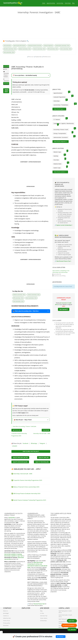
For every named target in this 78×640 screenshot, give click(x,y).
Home (43, 3)
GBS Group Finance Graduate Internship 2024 (26, 493)
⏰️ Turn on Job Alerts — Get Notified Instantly (31, 75)
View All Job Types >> (59, 109)
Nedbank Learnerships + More (25, 48)
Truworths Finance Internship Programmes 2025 (27, 480)
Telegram (42, 443)
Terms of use (6, 620)
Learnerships (60, 3)
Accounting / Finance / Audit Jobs (6, 75)
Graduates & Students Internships (34, 45)
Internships (68, 3)
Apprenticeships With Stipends (19, 45)
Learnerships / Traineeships (61, 105)
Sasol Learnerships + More (9, 52)
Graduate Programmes (48, 45)
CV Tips (42, 613)
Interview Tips (43, 615)
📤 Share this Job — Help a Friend (31, 419)
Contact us (6, 615)
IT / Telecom (57, 119)
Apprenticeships (51, 3)
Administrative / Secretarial (61, 137)
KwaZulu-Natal (57, 164)
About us (5, 611)
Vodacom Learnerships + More (39, 48)
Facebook (25, 443)
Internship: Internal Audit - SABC (41, 433)
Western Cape (57, 152)
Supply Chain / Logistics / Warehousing (64, 123)
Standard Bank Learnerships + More (62, 45)
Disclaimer (6, 625)
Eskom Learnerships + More (65, 48)
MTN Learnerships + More (53, 48)
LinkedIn (14, 446)
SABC (6, 69)
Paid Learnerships (7, 45)
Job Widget (6, 613)
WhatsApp (34, 443)
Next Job (45, 430)
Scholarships (43, 620)
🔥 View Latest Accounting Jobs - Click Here (26, 311)
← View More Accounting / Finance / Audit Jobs (23, 426)
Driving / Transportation (60, 133)
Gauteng (56, 156)
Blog (73, 3)
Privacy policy (6, 623)
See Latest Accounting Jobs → (69, 625)
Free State (56, 160)
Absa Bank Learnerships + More (10, 48)
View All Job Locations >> (60, 172)
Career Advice (43, 618)
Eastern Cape (57, 168)
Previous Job (17, 430)
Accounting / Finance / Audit (61, 129)
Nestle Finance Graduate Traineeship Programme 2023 (29, 500)
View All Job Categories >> (60, 141)
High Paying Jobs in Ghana (65, 619)
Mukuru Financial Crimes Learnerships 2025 (26, 487)
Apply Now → (71, 620)
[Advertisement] (39, 26)
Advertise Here (7, 618)
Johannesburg (7, 80)
